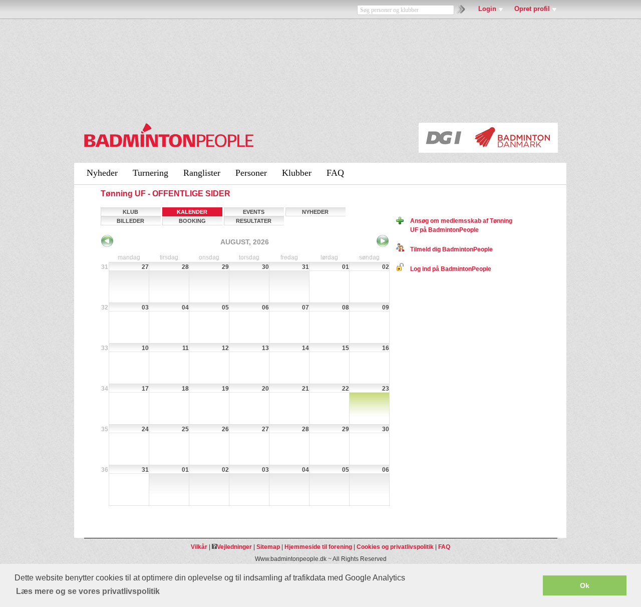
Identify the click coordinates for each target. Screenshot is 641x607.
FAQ (335, 173)
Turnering (150, 173)
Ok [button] (584, 585)
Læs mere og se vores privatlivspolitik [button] (88, 591)
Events (253, 212)
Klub (130, 212)
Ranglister (201, 173)
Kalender (192, 212)
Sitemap (268, 546)
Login (487, 9)
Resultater (253, 221)
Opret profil (532, 9)
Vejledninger (234, 546)
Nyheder (102, 173)
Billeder (130, 221)
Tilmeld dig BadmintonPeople (448, 249)
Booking (192, 221)
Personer (251, 173)
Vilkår (199, 546)
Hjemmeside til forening (318, 546)
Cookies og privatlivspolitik (395, 546)
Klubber (296, 173)
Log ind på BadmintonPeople (447, 268)
